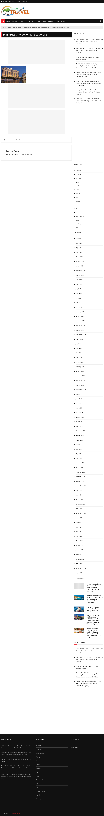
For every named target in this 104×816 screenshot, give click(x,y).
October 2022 (80, 435)
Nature (44, 21)
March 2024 (79, 362)
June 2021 (79, 495)
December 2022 (80, 426)
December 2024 (80, 321)
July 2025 (78, 289)
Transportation (80, 216)
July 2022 (78, 444)
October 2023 (80, 385)
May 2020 (78, 532)
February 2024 (80, 367)
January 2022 (80, 467)
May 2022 (78, 454)
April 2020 (79, 536)
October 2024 (80, 330)
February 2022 (80, 463)
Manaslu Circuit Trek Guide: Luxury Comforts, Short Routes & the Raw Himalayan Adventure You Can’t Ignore (87, 66)
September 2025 (81, 280)
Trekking (78, 224)
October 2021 (80, 481)
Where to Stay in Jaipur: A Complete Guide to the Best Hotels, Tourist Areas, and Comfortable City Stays (88, 75)
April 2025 (79, 303)
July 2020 (78, 522)
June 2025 (79, 293)
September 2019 (81, 568)
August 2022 (79, 440)
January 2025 (80, 316)
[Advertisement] (36, 52)
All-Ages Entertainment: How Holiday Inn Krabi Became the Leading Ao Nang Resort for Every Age (88, 83)
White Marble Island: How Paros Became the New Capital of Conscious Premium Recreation (89, 42)
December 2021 (80, 472)
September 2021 (81, 486)
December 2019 (80, 554)
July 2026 (78, 238)
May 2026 (78, 248)
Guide (14, 1)
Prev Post (19, 140)
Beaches (18, 1)
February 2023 (80, 417)
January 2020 (80, 550)
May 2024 (78, 353)
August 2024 (79, 339)
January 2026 (80, 266)
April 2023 (79, 408)
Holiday (78, 193)
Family (23, 21)
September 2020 (81, 513)
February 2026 (80, 261)
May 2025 (78, 298)
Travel (2, 1)
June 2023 (79, 399)
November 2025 (80, 270)
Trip (77, 227)
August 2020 (79, 518)
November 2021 (80, 477)
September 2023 (81, 390)
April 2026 (79, 252)
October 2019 (80, 564)
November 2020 (80, 504)
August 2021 (79, 490)
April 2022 (79, 458)
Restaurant (24, 1)
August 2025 (79, 284)
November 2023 (80, 380)
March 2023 (79, 412)
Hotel (38, 21)
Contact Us (64, 21)
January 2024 (80, 371)
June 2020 (79, 527)
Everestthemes (15, 814)
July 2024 (78, 344)
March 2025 (79, 307)
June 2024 (79, 348)
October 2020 (80, 509)
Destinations (8, 1)
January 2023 (80, 422)
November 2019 (80, 559)
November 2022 (80, 431)
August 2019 (79, 573)
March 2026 (79, 257)
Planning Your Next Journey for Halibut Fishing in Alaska (87, 58)
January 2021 (80, 499)
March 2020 (79, 541)
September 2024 (81, 335)
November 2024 (80, 325)
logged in (17, 154)
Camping (78, 174)
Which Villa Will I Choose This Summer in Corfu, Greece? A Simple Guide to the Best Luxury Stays (88, 101)
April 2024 (79, 357)
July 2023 (78, 394)
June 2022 (79, 449)
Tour (77, 212)
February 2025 (80, 312)
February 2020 (80, 545)
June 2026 (79, 243)
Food (28, 21)
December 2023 (80, 376)
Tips (77, 208)
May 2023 (78, 403)
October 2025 (80, 275)
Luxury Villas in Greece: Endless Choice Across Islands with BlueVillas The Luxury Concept (88, 92)
